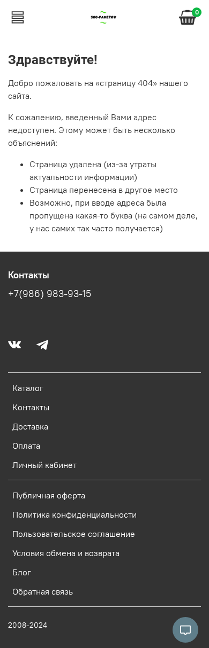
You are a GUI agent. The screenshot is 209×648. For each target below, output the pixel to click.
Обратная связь (42, 591)
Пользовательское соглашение (73, 533)
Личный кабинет (44, 464)
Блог (21, 572)
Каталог (27, 387)
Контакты (30, 407)
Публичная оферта (48, 495)
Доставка (30, 426)
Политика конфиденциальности (74, 514)
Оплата (26, 445)
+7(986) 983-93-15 (49, 294)
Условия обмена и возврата (66, 553)
